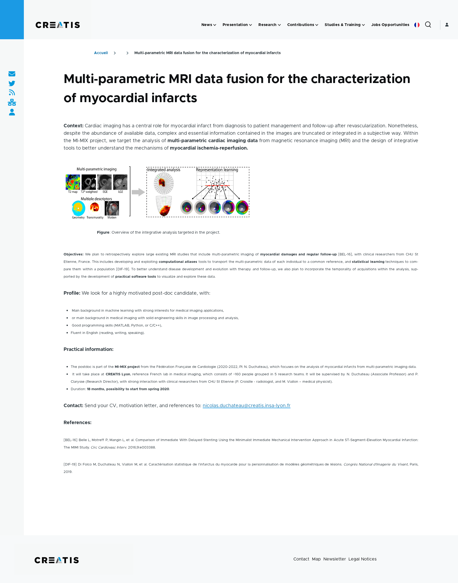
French (417, 25)
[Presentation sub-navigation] (250, 25)
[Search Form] (428, 25)
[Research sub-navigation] (279, 25)
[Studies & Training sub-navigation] (363, 25)
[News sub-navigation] (214, 25)
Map (316, 559)
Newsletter (334, 559)
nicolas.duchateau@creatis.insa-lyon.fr (246, 405)
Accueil (101, 53)
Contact (301, 559)
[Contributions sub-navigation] (316, 25)
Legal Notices (363, 559)
